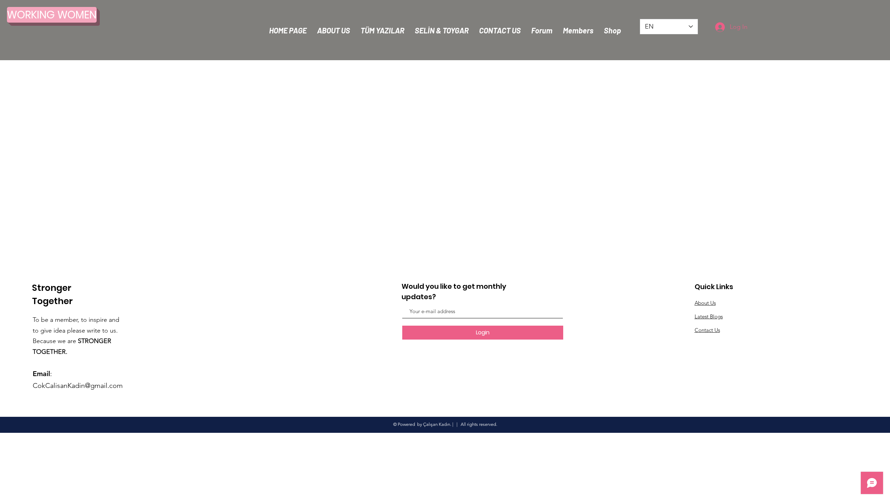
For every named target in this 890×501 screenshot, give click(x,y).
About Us (705, 303)
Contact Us (707, 330)
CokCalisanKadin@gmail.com (78, 385)
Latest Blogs (709, 316)
